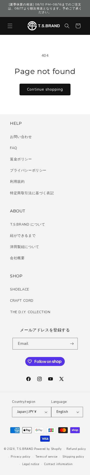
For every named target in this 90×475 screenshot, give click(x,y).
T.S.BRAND (25, 449)
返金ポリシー (21, 159)
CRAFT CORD (22, 300)
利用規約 (17, 181)
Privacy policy (20, 457)
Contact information (58, 464)
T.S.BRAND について (27, 224)
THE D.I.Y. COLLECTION (30, 312)
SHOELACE (19, 289)
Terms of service (47, 457)
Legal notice (30, 464)
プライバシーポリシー (28, 170)
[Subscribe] (72, 344)
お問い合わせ (21, 136)
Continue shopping (45, 89)
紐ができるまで (23, 235)
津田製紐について (24, 246)
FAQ (13, 148)
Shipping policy (73, 457)
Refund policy (76, 449)
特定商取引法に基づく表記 (32, 193)
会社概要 (17, 258)
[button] (10, 25)
